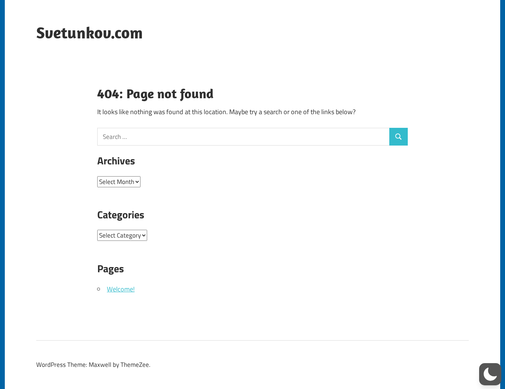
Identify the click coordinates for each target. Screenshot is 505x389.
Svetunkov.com (89, 32)
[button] (490, 374)
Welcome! (121, 289)
